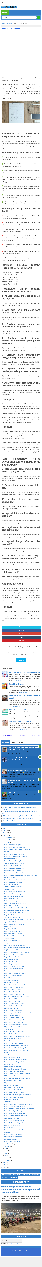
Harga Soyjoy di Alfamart (12, 1057)
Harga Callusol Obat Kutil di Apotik (15, 1048)
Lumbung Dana (9, 1064)
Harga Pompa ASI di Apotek (13, 1134)
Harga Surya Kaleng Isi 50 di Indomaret (17, 1050)
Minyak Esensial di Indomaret (13, 933)
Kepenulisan (26, 1174)
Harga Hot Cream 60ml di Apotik (14, 880)
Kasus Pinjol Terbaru (11, 1085)
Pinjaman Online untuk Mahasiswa (15, 1027)
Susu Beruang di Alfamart (12, 1066)
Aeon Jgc (7, 1132)
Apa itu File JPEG (10, 922)
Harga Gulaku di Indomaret (13, 905)
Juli (6, 1148)
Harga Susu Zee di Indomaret (14, 968)
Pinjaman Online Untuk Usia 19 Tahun (16, 996)
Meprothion (8, 1083)
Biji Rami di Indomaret (11, 959)
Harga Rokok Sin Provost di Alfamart (16, 1059)
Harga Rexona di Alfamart (12, 1041)
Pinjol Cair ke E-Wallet (11, 915)
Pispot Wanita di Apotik (11, 957)
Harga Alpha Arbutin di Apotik (13, 1130)
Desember (8, 837)
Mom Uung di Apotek (11, 1139)
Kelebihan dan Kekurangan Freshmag (16, 910)
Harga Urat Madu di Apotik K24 (14, 868)
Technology (13, 1177)
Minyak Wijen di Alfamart (12, 1125)
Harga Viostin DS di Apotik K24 (14, 994)
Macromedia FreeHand (11, 898)
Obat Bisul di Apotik (17, 684)
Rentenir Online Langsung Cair (14, 870)
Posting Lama (36, 735)
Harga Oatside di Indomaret (13, 882)
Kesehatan (9, 23)
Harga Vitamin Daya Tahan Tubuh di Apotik (18, 1104)
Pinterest (21, 640)
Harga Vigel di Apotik (17, 710)
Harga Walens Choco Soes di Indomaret (17, 849)
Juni (6, 1151)
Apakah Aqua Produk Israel (13, 886)
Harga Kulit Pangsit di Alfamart (14, 940)
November (8, 840)
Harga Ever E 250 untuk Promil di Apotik (17, 1036)
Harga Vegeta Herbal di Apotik (14, 1071)
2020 (5, 1167)
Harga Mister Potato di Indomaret (15, 854)
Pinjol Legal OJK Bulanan (12, 929)
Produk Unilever (9, 978)
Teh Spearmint (9, 889)
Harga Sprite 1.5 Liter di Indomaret (15, 1034)
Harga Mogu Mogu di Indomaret (14, 1113)
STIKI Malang (8, 1029)
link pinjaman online (10, 858)
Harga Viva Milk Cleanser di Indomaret (16, 985)
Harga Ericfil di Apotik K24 (12, 865)
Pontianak (24, 1253)
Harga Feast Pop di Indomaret (14, 987)
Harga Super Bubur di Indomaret (14, 847)
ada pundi (7, 943)
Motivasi (4, 1177)
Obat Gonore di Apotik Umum (13, 1055)
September (8, 1144)
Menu (6, 13)
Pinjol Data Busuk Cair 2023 (13, 989)
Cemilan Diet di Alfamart (12, 980)
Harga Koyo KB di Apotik (12, 992)
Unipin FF (7, 1052)
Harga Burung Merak (11, 884)
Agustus (7, 1146)
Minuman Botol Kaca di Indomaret (15, 1069)
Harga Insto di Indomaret (12, 971)
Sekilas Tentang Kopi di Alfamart (14, 863)
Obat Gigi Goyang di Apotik (20, 721)
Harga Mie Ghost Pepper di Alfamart (16, 1062)
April (6, 1155)
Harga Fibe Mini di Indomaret (13, 1097)
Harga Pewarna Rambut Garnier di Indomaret (19, 1108)
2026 (5, 828)
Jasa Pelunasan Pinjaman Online (15, 903)
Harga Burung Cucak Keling (13, 1090)
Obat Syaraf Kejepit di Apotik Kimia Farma (17, 947)
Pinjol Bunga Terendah (11, 1008)
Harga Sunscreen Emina (12, 1001)
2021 (5, 1165)
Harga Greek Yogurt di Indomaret (15, 924)
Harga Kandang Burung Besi (13, 861)
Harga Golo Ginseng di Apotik (13, 894)
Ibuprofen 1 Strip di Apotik (12, 1038)
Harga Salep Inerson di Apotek (14, 1020)
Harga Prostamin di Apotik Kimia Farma (24, 672)
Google (21, 634)
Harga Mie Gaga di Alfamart (13, 931)
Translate (16, 1243)
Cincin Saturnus (9, 1127)
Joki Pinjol (7, 1101)
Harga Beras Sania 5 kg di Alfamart (15, 1024)
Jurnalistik (16, 1174)
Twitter (21, 627)
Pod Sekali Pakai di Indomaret (14, 936)
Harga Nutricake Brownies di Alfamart (16, 856)
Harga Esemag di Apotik (12, 1141)
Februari (8, 1160)
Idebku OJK (12, 792)
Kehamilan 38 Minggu (11, 982)
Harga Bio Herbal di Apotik (12, 845)
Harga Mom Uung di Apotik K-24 (14, 891)
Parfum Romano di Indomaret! (14, 896)
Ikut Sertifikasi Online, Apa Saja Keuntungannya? (18, 818)
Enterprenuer (6, 1174)
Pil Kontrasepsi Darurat (11, 1076)
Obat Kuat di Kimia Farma (12, 1080)
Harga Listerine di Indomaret (13, 1010)
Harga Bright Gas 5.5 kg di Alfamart (15, 1123)
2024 (5, 833)
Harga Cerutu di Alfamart (12, 999)
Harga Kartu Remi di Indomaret (14, 1120)
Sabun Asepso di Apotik (11, 964)
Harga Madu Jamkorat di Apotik (14, 1092)
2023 (5, 835)
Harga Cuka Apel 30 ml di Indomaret (16, 954)
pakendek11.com (25, 1250)
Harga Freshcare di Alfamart (13, 873)
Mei (6, 1153)
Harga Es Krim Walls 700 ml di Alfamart (17, 952)
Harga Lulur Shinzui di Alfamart (14, 1031)
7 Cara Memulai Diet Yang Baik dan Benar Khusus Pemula (22, 816)
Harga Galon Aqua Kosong (13, 1111)
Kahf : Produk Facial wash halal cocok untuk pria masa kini (22, 821)
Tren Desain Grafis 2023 (12, 917)
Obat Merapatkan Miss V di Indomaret (16, 1045)
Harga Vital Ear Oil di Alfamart (14, 912)
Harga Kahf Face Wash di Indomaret (16, 1006)
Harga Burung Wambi (11, 961)
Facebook (21, 630)
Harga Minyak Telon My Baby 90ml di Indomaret (19, 1013)
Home (3, 23)
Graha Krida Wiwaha (11, 1099)
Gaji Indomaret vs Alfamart (13, 950)
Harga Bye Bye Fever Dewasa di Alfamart (17, 1078)
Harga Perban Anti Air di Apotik (14, 966)
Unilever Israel (9, 938)
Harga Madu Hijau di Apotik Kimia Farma (17, 908)
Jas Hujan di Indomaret (11, 1118)
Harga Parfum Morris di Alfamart (14, 1106)
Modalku (7, 851)
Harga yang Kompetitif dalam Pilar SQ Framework (20, 875)
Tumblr (21, 637)
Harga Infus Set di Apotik (12, 1015)
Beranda (22, 735)
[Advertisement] (21, 54)
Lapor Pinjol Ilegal (10, 877)
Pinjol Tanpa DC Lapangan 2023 (14, 945)
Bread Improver (9, 926)
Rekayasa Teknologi (10, 901)
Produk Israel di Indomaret (13, 1136)
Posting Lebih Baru (7, 735)
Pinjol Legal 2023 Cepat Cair (13, 1087)
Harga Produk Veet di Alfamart (14, 1043)
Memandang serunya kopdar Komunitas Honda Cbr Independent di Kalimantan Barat (20, 1189)
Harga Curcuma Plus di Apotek (14, 1017)
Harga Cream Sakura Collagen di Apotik (17, 1073)
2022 (5, 1162)
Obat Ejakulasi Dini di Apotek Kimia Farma (18, 1095)
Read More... (18, 680)
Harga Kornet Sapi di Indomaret (14, 1022)
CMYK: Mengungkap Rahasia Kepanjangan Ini (19, 919)
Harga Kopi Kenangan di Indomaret (15, 1115)
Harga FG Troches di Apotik (13, 975)
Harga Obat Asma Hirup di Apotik (15, 973)
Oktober (7, 842)
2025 (5, 830)
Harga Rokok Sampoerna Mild (18, 770)
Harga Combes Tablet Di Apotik (14, 1003)
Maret (7, 1158)
